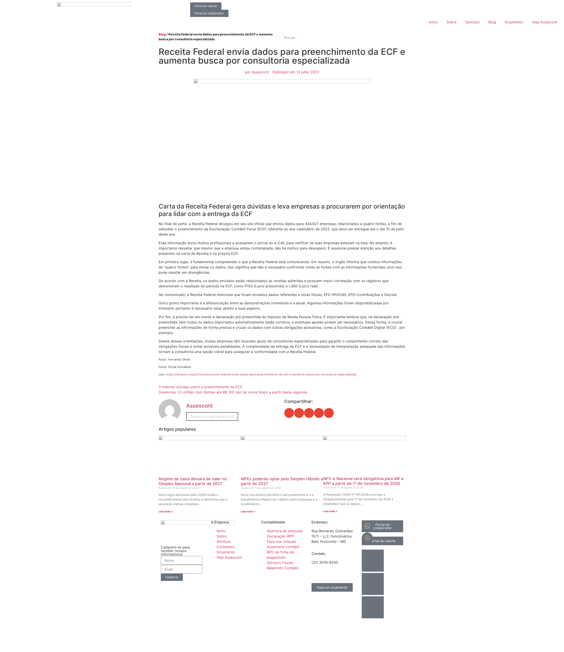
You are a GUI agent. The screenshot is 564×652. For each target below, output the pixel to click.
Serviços (472, 22)
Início (433, 22)
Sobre (451, 22)
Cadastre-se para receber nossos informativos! (175, 550)
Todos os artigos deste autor (212, 416)
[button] (289, 413)
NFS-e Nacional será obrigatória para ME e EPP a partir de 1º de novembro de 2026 (363, 481)
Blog (492, 22)
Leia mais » (166, 511)
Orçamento (514, 22)
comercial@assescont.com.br (336, 567)
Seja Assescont (544, 22)
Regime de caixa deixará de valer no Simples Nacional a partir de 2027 (193, 481)
